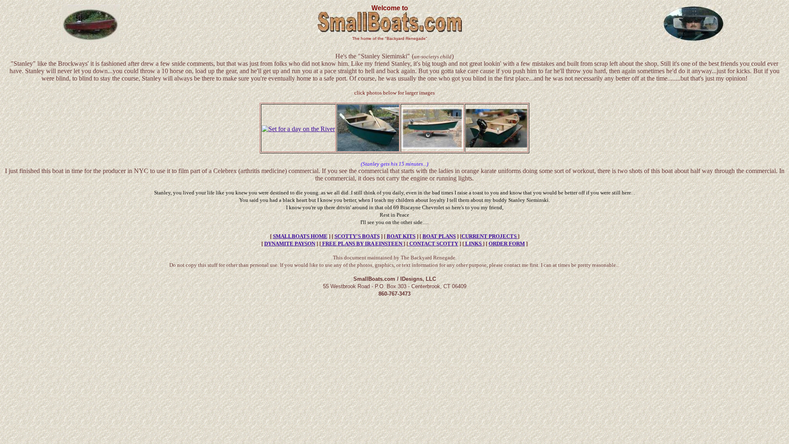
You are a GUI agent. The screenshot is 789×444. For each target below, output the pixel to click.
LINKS (473, 243)
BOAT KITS (401, 236)
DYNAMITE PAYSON (289, 243)
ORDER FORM (507, 243)
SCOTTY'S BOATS (357, 236)
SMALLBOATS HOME (300, 236)
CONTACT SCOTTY (433, 243)
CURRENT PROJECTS (489, 236)
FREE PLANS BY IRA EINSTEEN (362, 243)
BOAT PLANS (439, 236)
